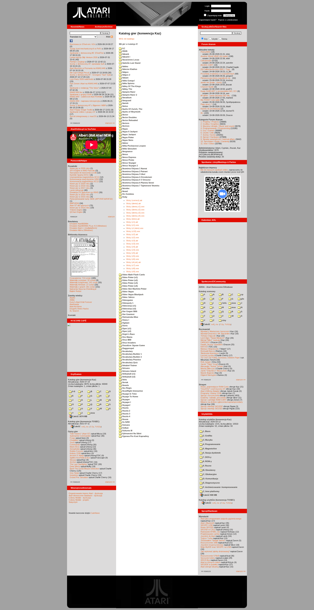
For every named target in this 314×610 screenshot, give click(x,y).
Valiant (125, 78)
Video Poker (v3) (130, 283)
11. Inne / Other (207, 143)
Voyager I (126, 402)
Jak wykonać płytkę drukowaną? (215, 551)
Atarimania (74, 304)
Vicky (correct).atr (134, 200)
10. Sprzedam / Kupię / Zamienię (215, 141)
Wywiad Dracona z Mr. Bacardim (215, 333)
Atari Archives (76, 306)
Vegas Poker (128, 137)
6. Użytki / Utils (207, 133)
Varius (125, 106)
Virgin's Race (128, 334)
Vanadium (127, 97)
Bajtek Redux (75, 291)
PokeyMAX (205, 52)
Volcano (126, 368)
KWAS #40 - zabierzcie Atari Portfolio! (86, 97)
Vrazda (125, 408)
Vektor (125, 143)
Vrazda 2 (126, 411)
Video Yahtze (128, 297)
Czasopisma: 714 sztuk (80, 278)
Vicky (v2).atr (132, 234)
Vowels (125, 385)
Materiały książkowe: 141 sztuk (84, 282)
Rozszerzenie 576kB (210, 556)
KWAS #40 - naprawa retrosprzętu (85, 101)
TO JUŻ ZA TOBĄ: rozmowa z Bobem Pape (220, 358)
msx (233, 307)
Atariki (72, 298)
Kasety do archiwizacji (210, 109)
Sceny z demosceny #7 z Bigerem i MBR (88, 105)
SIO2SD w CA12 (208, 529)
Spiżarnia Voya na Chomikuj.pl (83, 289)
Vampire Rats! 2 (129, 95)
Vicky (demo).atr (133, 203)
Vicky (124, 197)
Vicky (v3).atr (132, 240)
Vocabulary (127, 351)
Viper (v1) (126, 328)
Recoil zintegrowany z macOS (83, 116)
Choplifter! (74, 440)
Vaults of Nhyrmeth (131, 112)
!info (224, 303)
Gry (206, 39)
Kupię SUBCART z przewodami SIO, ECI (219, 91)
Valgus (125, 72)
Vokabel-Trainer (129, 365)
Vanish (125, 103)
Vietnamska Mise (130, 317)
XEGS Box (205, 560)
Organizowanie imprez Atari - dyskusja (86, 493)
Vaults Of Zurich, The (132, 109)
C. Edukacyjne (209, 474)
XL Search (74, 311)
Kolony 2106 (75, 453)
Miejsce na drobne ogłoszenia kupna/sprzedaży (222, 402)
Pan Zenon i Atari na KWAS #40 (83, 83)
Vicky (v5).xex (132, 256)
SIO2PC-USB (207, 525)
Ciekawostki (206, 61)
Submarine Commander (80, 436)
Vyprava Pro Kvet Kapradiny (135, 436)
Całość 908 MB (210, 495)
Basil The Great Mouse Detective (84, 469)
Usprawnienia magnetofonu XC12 (84, 177)
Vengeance (127, 151)
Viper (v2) (126, 331)
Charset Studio (207, 87)
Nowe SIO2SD (207, 527)
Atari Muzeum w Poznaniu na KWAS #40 (87, 68)
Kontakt (72, 315)
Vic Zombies (128, 194)
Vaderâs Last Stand (131, 63)
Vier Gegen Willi (129, 311)
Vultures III (127, 430)
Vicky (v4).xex (132, 250)
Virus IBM (126, 340)
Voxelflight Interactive (132, 391)
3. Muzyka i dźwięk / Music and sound (217, 126)
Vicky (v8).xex (132, 268)
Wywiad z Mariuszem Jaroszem (215, 331)
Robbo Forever (76, 451)
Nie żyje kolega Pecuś (79, 73)
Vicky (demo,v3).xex (135, 213)
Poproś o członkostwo (228, 20)
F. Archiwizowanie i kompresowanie (219, 487)
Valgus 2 (126, 75)
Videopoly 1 (127, 303)
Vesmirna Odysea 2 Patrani (135, 171)
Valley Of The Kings (131, 86)
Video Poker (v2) (130, 280)
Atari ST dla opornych (79, 205)
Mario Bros (74, 447)
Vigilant (125, 323)
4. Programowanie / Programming (215, 128)
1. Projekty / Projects (210, 122)
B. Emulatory (208, 470)
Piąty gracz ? (206, 104)
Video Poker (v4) (130, 286)
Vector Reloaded (130, 120)
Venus (125, 154)
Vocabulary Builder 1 (132, 354)
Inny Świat (74, 473)
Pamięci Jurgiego (77, 62)
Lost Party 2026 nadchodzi (81, 79)
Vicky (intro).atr (133, 219)
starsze (111, 216)
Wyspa (73, 460)
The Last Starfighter (78, 464)
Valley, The (127, 89)
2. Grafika (207, 436)
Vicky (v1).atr (132, 222)
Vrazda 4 (126, 416)
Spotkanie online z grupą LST (83, 112)
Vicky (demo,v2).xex (135, 210)
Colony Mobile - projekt (79, 500)
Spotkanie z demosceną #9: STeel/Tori (87, 53)
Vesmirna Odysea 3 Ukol (133, 174)
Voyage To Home (130, 396)
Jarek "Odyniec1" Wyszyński (214, 371)
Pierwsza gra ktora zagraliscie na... (216, 78)
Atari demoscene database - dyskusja (85, 495)
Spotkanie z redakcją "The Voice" (84, 88)
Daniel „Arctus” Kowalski (211, 344)
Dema (224, 39)
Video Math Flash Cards (133, 275)
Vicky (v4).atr (132, 247)
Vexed (125, 191)
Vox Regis (127, 388)
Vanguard (126, 100)
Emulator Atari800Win (79, 224)
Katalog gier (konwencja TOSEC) (83, 421)
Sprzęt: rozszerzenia (210, 395)
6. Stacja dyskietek (211, 453)
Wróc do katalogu (126, 39)
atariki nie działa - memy (211, 82)
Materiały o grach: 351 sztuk (82, 287)
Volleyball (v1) (128, 374)
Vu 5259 (126, 422)
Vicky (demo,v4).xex (135, 216)
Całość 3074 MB (79, 416)
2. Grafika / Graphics (210, 124)
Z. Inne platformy (210, 491)
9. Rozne (206, 466)
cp (241, 294)
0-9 (73, 391)
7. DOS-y (206, 457)
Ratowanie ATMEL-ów (210, 532)
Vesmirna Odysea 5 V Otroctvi (136, 180)
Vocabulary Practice (131, 360)
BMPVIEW (74, 203)
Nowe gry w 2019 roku (80, 186)
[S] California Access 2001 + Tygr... (216, 69)
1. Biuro (206, 431)
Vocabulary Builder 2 (132, 357)
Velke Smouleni (129, 149)
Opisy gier (73, 431)
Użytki (215, 39)
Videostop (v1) (129, 306)
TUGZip (98, 426)
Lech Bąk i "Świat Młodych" (213, 338)
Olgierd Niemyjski (208, 375)
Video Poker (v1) (130, 277)
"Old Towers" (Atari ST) (80, 434)
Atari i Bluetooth (207, 523)
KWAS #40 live (76, 92)
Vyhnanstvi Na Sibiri (131, 433)
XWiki (72, 300)
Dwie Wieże (75, 466)
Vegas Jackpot (129, 134)
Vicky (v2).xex (132, 237)
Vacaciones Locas (130, 60)
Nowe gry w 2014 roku (80, 208)
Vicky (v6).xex (132, 259)
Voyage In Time (129, 394)
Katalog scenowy (207, 291)
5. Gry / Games (207, 130)
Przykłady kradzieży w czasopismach (217, 74)
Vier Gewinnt (128, 314)
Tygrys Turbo (207, 538)
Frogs (72, 438)
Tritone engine (76, 210)
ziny (224, 320)
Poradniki (72, 166)
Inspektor (74, 475)
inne (92, 413)
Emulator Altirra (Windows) (81, 230)
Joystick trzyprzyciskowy (212, 545)
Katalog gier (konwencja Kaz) (82, 380)
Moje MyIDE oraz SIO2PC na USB (216, 547)
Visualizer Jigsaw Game (133, 345)
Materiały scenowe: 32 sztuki (82, 280)
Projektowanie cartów (210, 534)
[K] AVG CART (207, 65)
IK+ (202, 113)
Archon (73, 462)
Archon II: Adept (77, 455)
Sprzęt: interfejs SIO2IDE (212, 406)
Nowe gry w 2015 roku (80, 197)
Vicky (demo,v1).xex (135, 206)
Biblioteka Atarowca (77, 234)
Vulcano (126, 425)
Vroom (125, 419)
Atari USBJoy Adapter (210, 391)
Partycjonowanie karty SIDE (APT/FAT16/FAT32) (91, 199)
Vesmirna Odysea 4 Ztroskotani (137, 177)
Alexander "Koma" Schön (212, 366)
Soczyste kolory (208, 558)
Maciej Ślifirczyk (208, 368)
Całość (77, 426)
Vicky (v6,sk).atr (133, 262)
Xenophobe (75, 449)
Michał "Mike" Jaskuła (210, 340)
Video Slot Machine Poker (134, 289)
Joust (72, 442)
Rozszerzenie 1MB (209, 543)
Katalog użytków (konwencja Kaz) (215, 419)
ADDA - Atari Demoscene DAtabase (216, 287)
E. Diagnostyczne (211, 483)
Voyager (126, 399)
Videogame (127, 300)
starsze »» (110, 123)
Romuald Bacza (208, 351)
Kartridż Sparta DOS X (80, 175)
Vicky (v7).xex (132, 265)
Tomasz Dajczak (208, 336)
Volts (124, 380)
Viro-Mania (127, 337)
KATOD (204, 347)
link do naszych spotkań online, (214, 170)
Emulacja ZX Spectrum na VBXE (84, 192)
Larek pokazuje (76, 190)
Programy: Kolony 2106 (211, 393)
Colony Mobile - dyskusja (80, 498)
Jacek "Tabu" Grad (209, 364)
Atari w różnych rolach (210, 562)
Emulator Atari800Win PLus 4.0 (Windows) (88, 226)
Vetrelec (126, 188)
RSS (108, 37)
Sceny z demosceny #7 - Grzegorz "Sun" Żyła (90, 75)
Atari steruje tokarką (209, 567)
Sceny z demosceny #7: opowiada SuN (87, 64)
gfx (242, 299)
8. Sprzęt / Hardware (210, 137)
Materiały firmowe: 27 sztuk (82, 285)
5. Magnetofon (209, 448)
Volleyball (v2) (128, 377)
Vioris (125, 325)
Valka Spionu (128, 83)
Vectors (125, 123)
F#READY (205, 342)
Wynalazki (203, 516)
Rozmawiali (204, 329)
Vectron (125, 126)
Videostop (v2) (129, 309)
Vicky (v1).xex (132, 225)
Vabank (125, 54)
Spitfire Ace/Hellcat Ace (80, 458)
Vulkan (125, 428)
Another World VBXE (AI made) (214, 56)
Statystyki (73, 502)
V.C (123, 48)
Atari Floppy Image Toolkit (81, 110)
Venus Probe (128, 160)
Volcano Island (129, 371)
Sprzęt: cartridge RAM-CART (213, 400)
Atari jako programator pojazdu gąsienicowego (221, 519)
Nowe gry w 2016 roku (80, 194)
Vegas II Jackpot (130, 131)
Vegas (125, 129)
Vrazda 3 (126, 414)
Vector (125, 115)
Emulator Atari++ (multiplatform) (83, 228)
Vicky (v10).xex (133, 231)
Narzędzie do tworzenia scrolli (83, 173)
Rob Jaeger (206, 362)
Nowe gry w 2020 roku (80, 184)
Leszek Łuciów (207, 355)
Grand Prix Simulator (79, 477)
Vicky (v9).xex (132, 271)
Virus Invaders (129, 343)
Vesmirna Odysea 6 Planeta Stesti (138, 183)
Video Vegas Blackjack (132, 294)
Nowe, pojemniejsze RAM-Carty (215, 387)
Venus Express (129, 157)
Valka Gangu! (128, 81)
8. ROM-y (207, 461)
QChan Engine (76, 212)
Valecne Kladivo (129, 69)
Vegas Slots (127, 140)
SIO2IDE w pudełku (209, 564)
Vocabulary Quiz (130, 362)
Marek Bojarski (207, 373)
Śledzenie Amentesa (209, 353)
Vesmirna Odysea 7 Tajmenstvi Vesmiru (140, 186)
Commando (75, 444)
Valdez (125, 66)
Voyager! (126, 405)
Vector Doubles (129, 117)
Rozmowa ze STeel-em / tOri (82, 44)
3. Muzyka (207, 440)
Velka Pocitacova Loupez (134, 146)
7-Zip (92, 426)
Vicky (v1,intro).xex (134, 228)
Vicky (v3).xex (132, 244)
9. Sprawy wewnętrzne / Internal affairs (218, 139)
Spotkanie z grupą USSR (81, 94)
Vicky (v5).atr (132, 253)
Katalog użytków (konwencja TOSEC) (217, 500)
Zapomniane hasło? (207, 20)
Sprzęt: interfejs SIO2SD (211, 408)
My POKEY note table (210, 100)
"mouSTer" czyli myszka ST (213, 389)
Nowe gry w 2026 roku (80, 168)
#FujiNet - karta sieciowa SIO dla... (216, 95)
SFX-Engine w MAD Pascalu (82, 170)
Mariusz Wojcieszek (209, 349)
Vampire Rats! (128, 92)
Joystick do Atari (208, 536)
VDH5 (124, 51)
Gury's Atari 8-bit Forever (81, 302)
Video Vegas (128, 291)
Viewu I (125, 320)
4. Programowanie (211, 444)
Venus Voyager (129, 163)
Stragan (202, 384)
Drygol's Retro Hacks (79, 309)
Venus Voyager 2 (130, 166)
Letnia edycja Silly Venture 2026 (84, 57)
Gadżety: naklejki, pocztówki (213, 398)
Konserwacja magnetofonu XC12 (84, 181)
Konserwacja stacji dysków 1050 (84, 179)
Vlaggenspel (128, 348)
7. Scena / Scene (208, 135)
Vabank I (126, 57)
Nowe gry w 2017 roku (80, 188)
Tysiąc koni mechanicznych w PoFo (86, 48)
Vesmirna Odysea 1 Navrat (134, 168)
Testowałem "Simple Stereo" (213, 540)
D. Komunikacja (210, 479)
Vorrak (125, 382)
